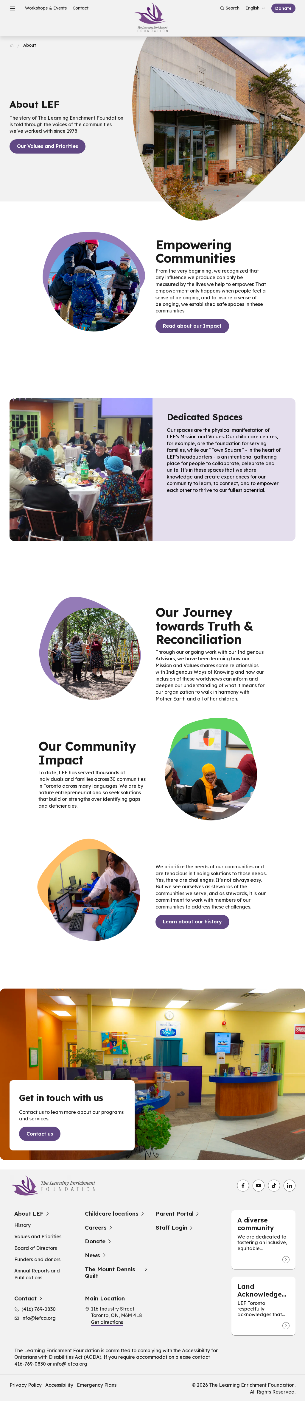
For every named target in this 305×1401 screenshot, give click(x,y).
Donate (283, 8)
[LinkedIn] (289, 1186)
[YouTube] (258, 1186)
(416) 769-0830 (38, 1309)
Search (232, 8)
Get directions (107, 1322)
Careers (96, 1227)
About (29, 45)
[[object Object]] (286, 1259)
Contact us (40, 1134)
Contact (80, 8)
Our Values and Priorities (47, 146)
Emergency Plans (96, 1385)
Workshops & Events (46, 8)
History (22, 1225)
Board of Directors (35, 1248)
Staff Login (171, 1227)
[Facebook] (243, 1186)
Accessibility (59, 1385)
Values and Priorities (37, 1236)
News (92, 1255)
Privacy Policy (26, 1385)
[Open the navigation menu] (12, 8)
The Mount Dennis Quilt (110, 1272)
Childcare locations (112, 1213)
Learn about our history (192, 922)
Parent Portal (175, 1213)
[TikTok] (274, 1186)
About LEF (28, 1213)
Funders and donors (37, 1259)
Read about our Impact (192, 326)
